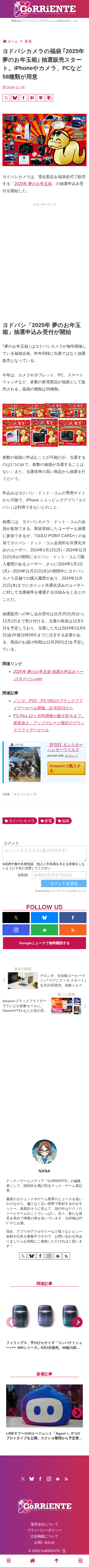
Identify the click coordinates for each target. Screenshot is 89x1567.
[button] (49, 97)
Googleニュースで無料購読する (44, 943)
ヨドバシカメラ (22, 821)
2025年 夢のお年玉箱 (33, 184)
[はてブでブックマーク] (32, 97)
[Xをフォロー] (16, 917)
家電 (48, 821)
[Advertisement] (44, 253)
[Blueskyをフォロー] (44, 917)
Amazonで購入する (65, 768)
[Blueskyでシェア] (15, 97)
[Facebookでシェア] (23, 97)
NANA (44, 1171)
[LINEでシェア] (40, 97)
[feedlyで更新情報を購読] (44, 929)
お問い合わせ (44, 1542)
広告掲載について (44, 1536)
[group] (44, 1322)
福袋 (65, 821)
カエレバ (71, 755)
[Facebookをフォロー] (73, 917)
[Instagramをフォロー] (16, 929)
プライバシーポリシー (44, 1530)
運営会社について (44, 1524)
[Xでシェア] (6, 97)
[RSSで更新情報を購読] (73, 929)
